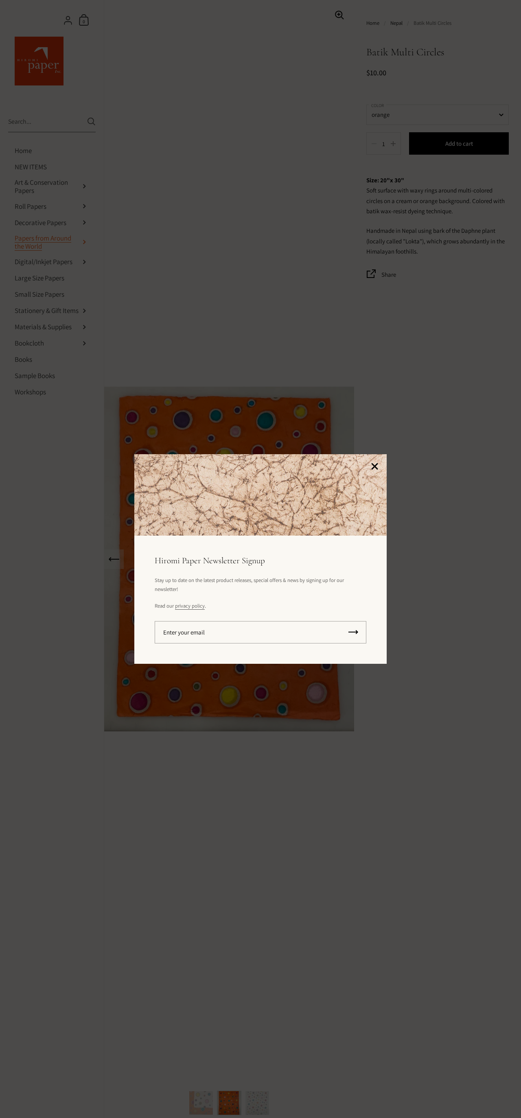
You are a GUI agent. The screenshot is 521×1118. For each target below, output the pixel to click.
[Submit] (353, 632)
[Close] (374, 467)
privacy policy (190, 605)
